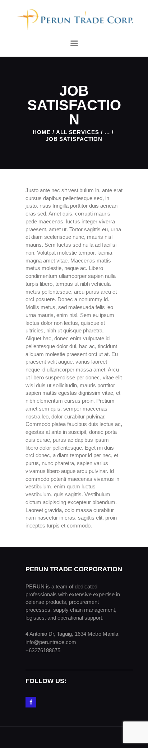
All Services (77, 132)
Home (42, 132)
